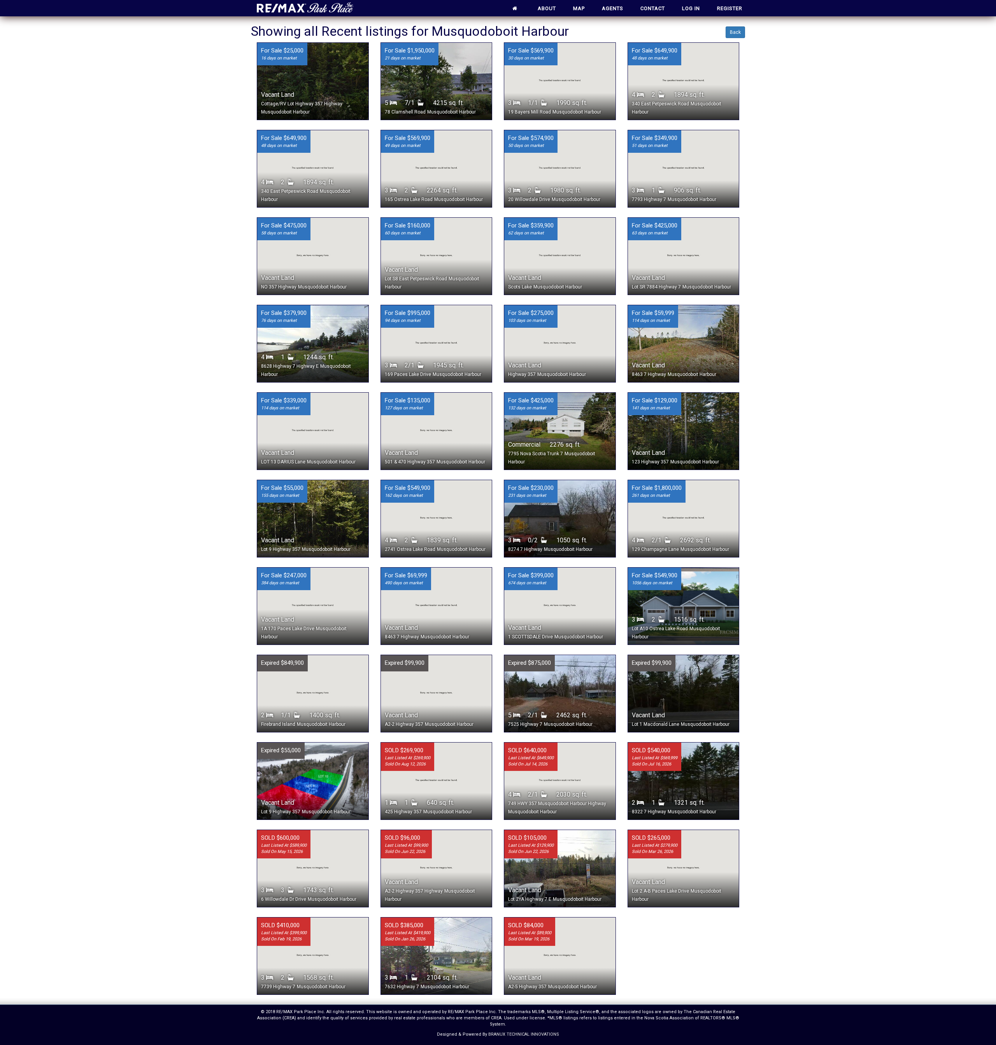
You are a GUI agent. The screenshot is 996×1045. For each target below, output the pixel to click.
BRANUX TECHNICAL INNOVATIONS (523, 1034)
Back (735, 32)
